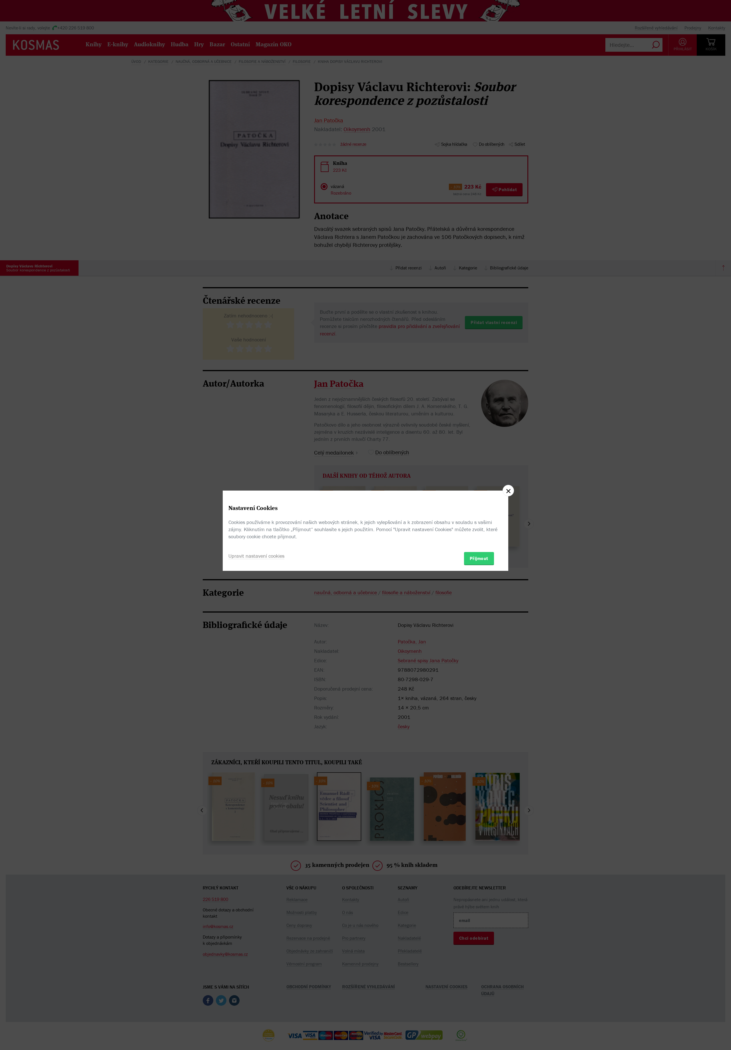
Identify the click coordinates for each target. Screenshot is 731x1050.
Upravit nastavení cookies (256, 556)
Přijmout (479, 558)
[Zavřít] (508, 490)
